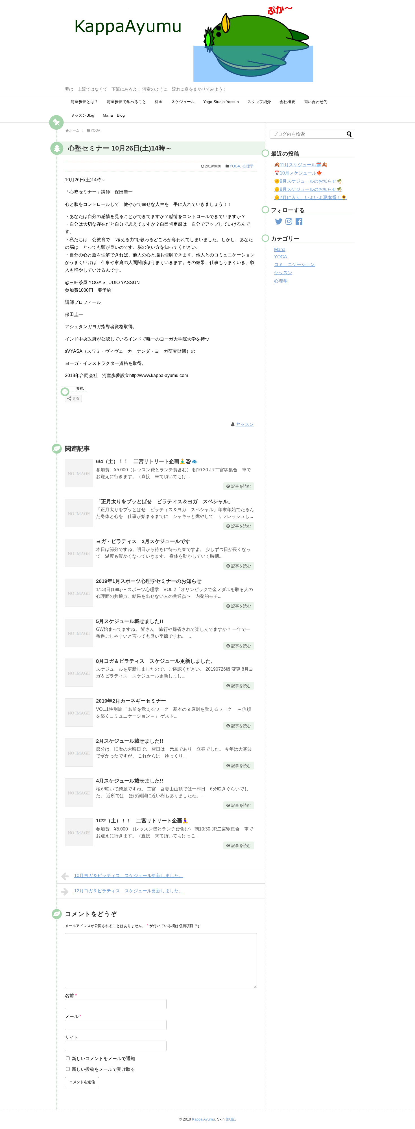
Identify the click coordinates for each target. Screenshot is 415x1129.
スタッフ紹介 (259, 101)
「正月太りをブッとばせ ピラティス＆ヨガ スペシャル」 (164, 501)
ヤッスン (245, 424)
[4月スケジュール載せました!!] (79, 792)
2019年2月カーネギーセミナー (131, 701)
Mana (279, 249)
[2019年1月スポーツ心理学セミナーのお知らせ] (79, 593)
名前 (71, 995)
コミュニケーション (294, 264)
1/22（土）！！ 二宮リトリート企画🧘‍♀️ (142, 820)
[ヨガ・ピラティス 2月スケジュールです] (79, 553)
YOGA (235, 166)
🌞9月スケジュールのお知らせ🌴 (308, 181)
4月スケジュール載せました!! (129, 781)
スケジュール (183, 101)
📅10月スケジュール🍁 (298, 173)
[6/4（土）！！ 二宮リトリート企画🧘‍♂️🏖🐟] (79, 473)
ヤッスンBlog (82, 115)
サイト (71, 1037)
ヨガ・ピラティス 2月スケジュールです (143, 541)
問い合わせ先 (315, 101)
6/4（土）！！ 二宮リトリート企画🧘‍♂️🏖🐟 (147, 461)
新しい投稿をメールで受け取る (103, 1069)
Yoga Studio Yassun (221, 101)
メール (73, 1016)
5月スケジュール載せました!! (129, 621)
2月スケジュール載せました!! (129, 741)
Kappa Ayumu (203, 1119)
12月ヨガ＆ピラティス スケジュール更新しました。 (128, 890)
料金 (159, 101)
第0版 (230, 1119)
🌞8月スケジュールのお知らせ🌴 (308, 189)
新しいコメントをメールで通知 (103, 1058)
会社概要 (287, 101)
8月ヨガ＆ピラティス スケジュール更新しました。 (156, 661)
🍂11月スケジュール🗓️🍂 (300, 164)
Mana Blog (114, 115)
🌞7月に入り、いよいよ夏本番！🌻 (310, 197)
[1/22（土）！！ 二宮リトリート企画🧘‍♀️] (79, 832)
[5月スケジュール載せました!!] (79, 633)
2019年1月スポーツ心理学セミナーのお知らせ (149, 581)
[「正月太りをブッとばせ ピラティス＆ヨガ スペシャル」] (79, 513)
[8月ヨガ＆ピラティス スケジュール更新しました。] (79, 673)
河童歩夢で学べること (126, 101)
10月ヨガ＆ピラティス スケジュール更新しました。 (128, 875)
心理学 (248, 166)
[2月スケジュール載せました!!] (79, 752)
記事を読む (241, 486)
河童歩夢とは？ (84, 101)
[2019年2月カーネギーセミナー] (79, 712)
